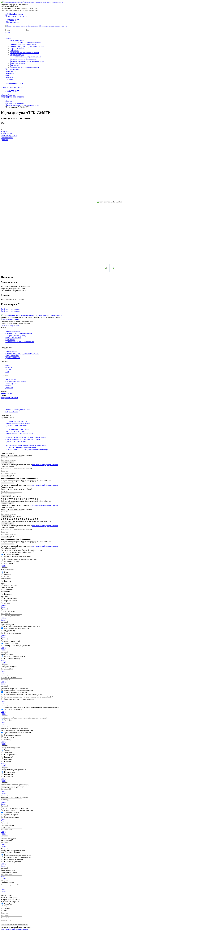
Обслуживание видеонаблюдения (28, 42)
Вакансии (9, 370)
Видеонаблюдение (17, 40)
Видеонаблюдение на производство (19, 433)
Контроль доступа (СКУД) (15, 336)
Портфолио (9, 73)
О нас (7, 75)
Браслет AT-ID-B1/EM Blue (15, 426)
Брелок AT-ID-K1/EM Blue (15, 441)
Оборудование (11, 71)
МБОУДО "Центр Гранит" (15, 431)
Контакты (9, 79)
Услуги (8, 38)
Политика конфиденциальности (17, 410)
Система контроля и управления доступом (22, 105)
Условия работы (11, 383)
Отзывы (8, 367)
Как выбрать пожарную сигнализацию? (20, 447)
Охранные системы (17, 49)
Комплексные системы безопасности (24, 53)
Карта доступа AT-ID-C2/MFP (17, 429)
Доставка (4, 140)
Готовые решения (12, 69)
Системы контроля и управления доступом (27, 47)
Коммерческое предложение (16, 16)
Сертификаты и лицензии (15, 381)
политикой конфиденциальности (45, 465)
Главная (8, 101)
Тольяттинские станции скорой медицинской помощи (26, 449)
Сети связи (14, 51)
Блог (7, 372)
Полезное (9, 77)
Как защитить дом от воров (16, 421)
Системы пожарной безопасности (23, 44)
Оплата (8, 386)
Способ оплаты (7, 138)
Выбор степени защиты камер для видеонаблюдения (25, 445)
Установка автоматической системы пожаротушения (25, 437)
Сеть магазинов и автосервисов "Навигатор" (22, 439)
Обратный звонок (12, 22)
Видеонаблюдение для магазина (17, 423)
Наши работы (10, 379)
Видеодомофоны (12, 356)
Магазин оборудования (14, 103)
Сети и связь (10, 340)
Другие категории (12, 358)
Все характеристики (9, 136)
